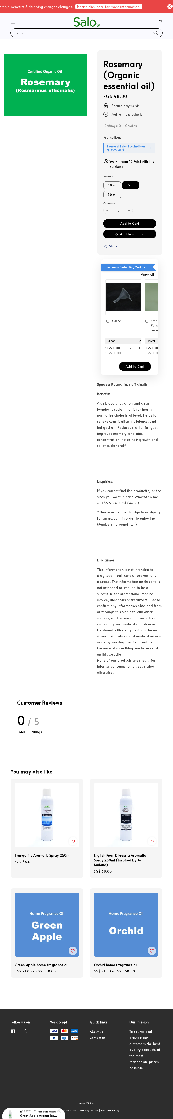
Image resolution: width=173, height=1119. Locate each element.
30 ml (112, 195)
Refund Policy (110, 1110)
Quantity (109, 203)
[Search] (155, 33)
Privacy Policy (88, 1110)
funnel (117, 320)
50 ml (112, 185)
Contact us (97, 1038)
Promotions (112, 137)
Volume (108, 176)
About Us (96, 1032)
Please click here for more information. (104, 6)
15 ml (131, 185)
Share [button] (113, 246)
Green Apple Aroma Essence (38, 1107)
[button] (12, 21)
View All (147, 274)
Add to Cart (129, 223)
